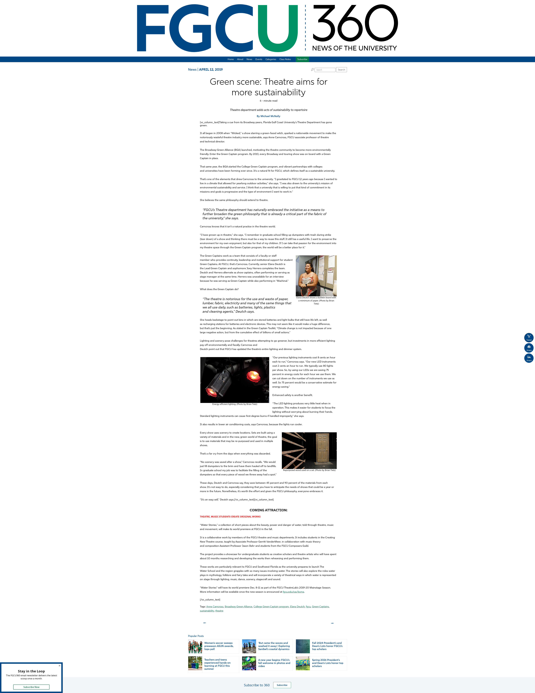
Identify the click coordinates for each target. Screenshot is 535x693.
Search (341, 69)
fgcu (308, 607)
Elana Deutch (297, 607)
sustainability (207, 611)
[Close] (59, 665)
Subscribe (282, 685)
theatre (219, 611)
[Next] (332, 624)
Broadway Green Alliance (238, 607)
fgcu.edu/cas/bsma (293, 592)
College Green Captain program (271, 607)
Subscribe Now (31, 687)
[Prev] (204, 624)
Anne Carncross (214, 607)
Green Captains (320, 607)
